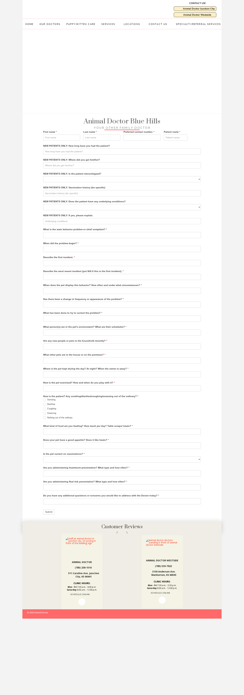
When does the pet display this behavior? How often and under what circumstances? (92, 285)
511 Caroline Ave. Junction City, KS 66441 (83, 575)
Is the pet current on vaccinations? (63, 454)
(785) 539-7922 (163, 566)
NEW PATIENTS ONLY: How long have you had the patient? (76, 145)
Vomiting (50, 399)
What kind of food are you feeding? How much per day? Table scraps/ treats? (88, 426)
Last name (90, 132)
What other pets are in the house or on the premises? (74, 354)
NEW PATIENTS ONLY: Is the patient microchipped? (72, 173)
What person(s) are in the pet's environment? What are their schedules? (84, 326)
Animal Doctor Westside (162, 560)
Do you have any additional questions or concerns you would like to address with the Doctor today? (101, 495)
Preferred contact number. (138, 132)
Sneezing (51, 413)
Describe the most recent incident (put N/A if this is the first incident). (83, 271)
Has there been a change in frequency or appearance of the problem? (83, 299)
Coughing (51, 408)
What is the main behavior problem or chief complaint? (75, 229)
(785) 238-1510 (83, 567)
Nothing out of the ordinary (59, 417)
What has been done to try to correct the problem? (72, 313)
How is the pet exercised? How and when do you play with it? (79, 382)
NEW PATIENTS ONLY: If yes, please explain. (68, 215)
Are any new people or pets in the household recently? (75, 340)
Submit (48, 511)
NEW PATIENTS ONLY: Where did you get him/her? (71, 159)
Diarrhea (50, 404)
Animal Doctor (82, 562)
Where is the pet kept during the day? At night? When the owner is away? (85, 368)
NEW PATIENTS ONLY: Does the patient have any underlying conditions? (84, 201)
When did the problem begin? (60, 243)
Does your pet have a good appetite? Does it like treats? (76, 440)
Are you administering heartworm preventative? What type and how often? (86, 467)
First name (50, 132)
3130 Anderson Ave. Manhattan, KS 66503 (163, 573)
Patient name (172, 132)
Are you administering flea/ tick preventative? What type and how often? (85, 481)
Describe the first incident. (59, 257)
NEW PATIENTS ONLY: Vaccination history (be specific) (74, 187)
